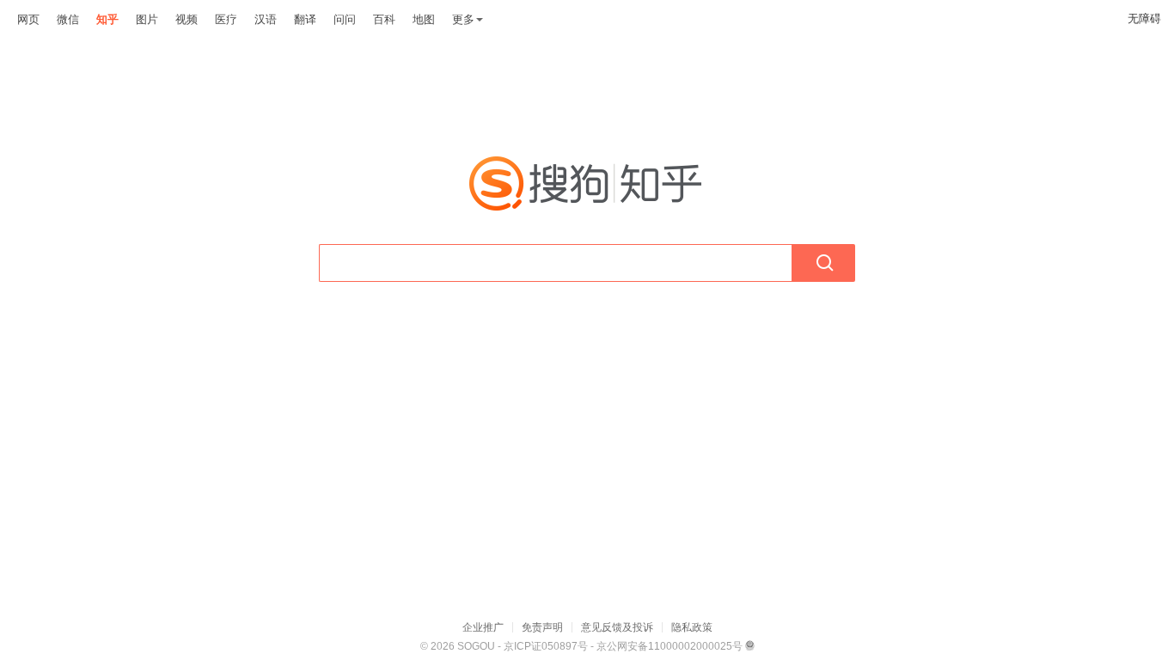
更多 (463, 19)
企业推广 (483, 627)
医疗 (226, 19)
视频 (186, 19)
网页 (28, 19)
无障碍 (1144, 18)
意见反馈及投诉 (617, 627)
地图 (424, 19)
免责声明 (542, 627)
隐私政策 (691, 627)
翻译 (305, 19)
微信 (68, 19)
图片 (147, 19)
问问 (344, 19)
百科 (384, 19)
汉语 (265, 19)
